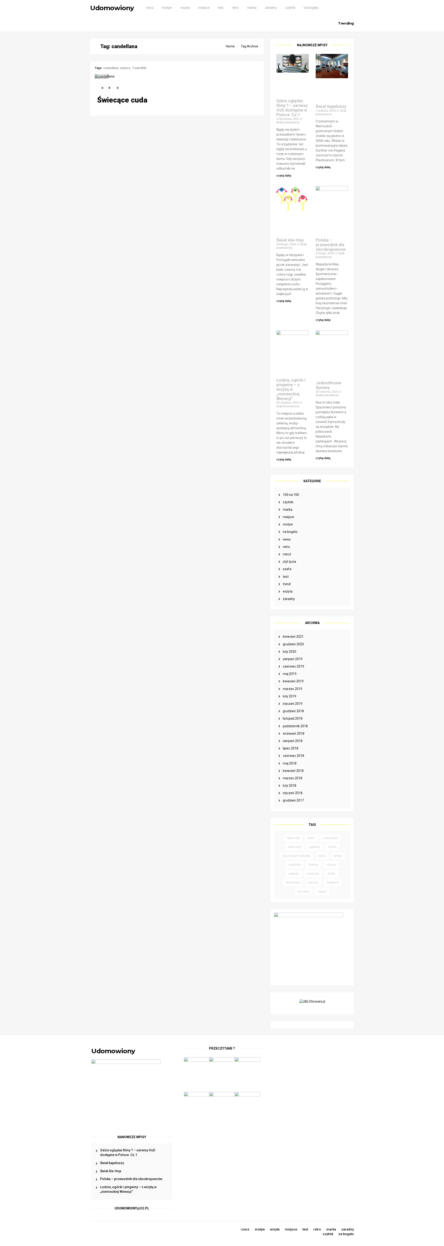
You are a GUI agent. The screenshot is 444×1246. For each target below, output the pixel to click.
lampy (338, 856)
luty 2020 (289, 651)
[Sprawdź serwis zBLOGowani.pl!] (312, 1003)
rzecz (150, 7)
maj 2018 (289, 763)
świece (125, 68)
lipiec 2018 (290, 748)
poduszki (313, 873)
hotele (332, 846)
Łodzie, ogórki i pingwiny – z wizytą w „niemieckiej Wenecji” (290, 389)
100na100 (293, 838)
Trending (346, 23)
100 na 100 (291, 495)
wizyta (185, 7)
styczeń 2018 (292, 793)
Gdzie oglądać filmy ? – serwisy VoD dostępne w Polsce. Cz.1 (292, 107)
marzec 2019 (292, 689)
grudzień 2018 (293, 711)
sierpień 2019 (292, 659)
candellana (110, 68)
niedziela (295, 864)
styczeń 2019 (292, 703)
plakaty (294, 873)
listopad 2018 (292, 718)
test (220, 7)
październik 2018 (295, 726)
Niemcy (314, 864)
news (287, 539)
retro (235, 7)
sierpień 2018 (292, 741)
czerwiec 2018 (293, 756)
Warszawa (293, 882)
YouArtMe (139, 68)
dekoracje (294, 846)
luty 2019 (289, 696)
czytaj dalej (283, 175)
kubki (322, 856)
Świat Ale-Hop (290, 240)
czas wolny (330, 838)
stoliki (331, 873)
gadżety (314, 846)
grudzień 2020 (293, 644)
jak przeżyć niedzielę (296, 856)
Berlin (311, 838)
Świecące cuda (122, 100)
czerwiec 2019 (293, 666)
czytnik (290, 7)
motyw (167, 7)
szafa (287, 569)
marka (251, 7)
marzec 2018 (292, 778)
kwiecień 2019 (293, 681)
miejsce (204, 7)
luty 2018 (289, 785)
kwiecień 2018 (293, 771)
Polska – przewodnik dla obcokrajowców (331, 245)
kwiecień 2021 (293, 636)
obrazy (331, 864)
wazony (313, 882)
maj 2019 (289, 674)
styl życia (289, 561)
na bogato (311, 7)
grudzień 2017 (293, 800)
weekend (333, 882)
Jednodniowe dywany (328, 385)
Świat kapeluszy (331, 106)
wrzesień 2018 (293, 733)
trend (287, 584)
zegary (322, 891)
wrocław (303, 891)
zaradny (271, 7)
